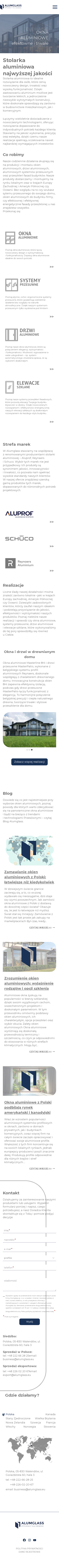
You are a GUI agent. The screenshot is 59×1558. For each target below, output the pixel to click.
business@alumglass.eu (29, 1489)
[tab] (27, 749)
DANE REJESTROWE (29, 1552)
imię (7, 1230)
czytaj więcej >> (42, 927)
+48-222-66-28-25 (21, 1479)
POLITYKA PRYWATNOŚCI (29, 1548)
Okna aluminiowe (14, 662)
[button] (29, 729)
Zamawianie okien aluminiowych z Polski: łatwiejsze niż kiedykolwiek (29, 877)
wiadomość (10, 1281)
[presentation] (29, 850)
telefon (9, 1267)
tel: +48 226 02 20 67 (16, 1371)
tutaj (52, 1311)
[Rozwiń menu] (55, 7)
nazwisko (10, 1239)
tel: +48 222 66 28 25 (16, 1355)
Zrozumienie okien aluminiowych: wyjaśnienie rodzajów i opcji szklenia (29, 983)
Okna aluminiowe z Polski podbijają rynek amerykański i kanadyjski (28, 1107)
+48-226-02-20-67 (22, 1484)
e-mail (8, 1249)
